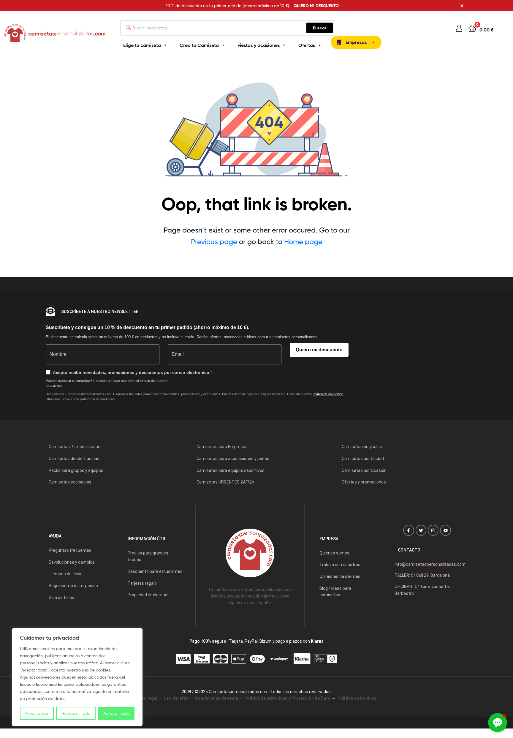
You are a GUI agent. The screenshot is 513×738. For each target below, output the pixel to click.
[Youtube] (445, 530)
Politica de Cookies (356, 698)
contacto (409, 550)
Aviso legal (146, 698)
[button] (497, 722)
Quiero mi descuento (319, 349)
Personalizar (36, 713)
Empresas (356, 42)
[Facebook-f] (408, 530)
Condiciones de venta (216, 698)
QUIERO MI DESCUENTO (316, 5)
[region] (77, 677)
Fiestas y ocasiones (259, 45)
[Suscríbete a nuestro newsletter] (50, 311)
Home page (303, 241)
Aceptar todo (116, 713)
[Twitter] (421, 530)
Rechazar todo (75, 713)
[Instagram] (433, 530)
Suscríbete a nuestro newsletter (100, 311)
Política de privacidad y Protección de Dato (287, 698)
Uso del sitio (176, 698)
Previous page (214, 241)
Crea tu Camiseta (199, 45)
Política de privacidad (328, 394)
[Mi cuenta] (459, 28)
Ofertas (306, 45)
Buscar (323, 27)
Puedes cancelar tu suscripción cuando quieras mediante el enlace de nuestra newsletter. (106, 383)
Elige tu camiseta (142, 45)
